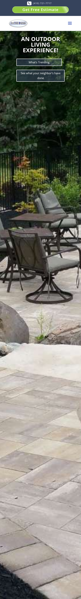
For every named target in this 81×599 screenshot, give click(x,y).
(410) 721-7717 (42, 3)
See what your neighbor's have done (40, 75)
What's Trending (39, 62)
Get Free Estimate (40, 9)
